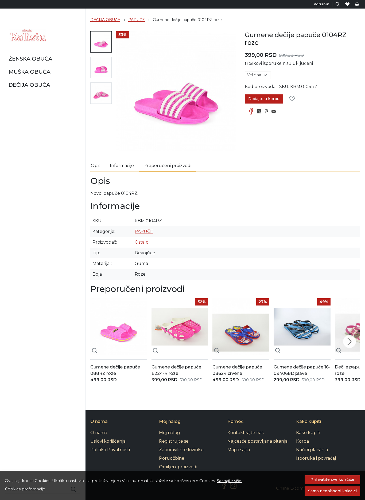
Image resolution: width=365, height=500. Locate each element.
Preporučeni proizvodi (167, 165)
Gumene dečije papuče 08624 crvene (237, 370)
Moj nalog (169, 432)
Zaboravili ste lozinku (181, 449)
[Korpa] (357, 4)
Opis (95, 165)
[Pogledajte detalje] (94, 351)
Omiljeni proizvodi (178, 466)
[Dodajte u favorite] (293, 99)
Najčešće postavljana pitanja (257, 441)
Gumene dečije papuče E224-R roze (176, 370)
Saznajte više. (229, 480)
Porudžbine (171, 458)
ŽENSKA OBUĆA (30, 58)
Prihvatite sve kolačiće (332, 479)
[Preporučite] (275, 111)
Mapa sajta (238, 449)
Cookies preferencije (25, 489)
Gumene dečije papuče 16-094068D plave (302, 370)
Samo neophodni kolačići (332, 491)
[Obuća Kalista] (27, 35)
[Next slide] (349, 341)
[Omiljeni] (347, 4)
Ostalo (142, 242)
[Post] (260, 111)
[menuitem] (101, 42)
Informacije (122, 165)
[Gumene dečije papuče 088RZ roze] (118, 326)
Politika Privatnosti (110, 449)
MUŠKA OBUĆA (30, 72)
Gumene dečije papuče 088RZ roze (115, 370)
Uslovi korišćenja (108, 441)
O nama (98, 432)
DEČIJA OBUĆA (29, 85)
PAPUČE (136, 19)
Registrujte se (174, 441)
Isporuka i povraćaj (316, 458)
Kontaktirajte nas (245, 432)
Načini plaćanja (312, 449)
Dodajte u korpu (263, 98)
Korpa (302, 441)
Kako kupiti (308, 432)
